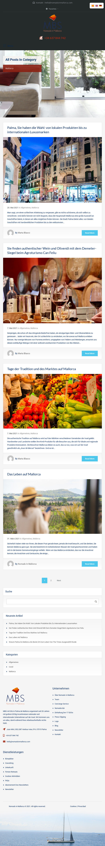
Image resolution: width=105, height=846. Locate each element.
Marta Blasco (24, 233)
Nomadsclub (60, 708)
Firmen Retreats (11, 772)
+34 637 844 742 (55, 38)
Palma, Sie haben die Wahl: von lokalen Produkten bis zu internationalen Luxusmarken (43, 623)
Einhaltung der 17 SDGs (64, 713)
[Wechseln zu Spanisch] (93, 5)
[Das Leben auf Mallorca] (52, 506)
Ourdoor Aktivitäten (12, 776)
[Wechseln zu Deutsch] (100, 5)
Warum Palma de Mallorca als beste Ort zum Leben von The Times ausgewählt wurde (42, 642)
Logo (57, 721)
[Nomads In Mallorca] (52, 23)
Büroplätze (9, 759)
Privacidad (82, 806)
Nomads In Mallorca (27, 564)
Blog (56, 726)
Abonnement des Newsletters (16, 785)
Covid (11, 667)
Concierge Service (62, 704)
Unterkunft (9, 767)
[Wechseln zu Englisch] (97, 5)
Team (57, 699)
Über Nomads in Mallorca (64, 695)
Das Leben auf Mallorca (24, 474)
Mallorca (35, 208)
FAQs (7, 781)
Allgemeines (26, 208)
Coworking (9, 763)
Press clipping (60, 717)
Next (59, 580)
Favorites (52, 9)
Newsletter (59, 730)
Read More (89, 233)
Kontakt (58, 734)
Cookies (73, 806)
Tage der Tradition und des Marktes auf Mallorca (41, 369)
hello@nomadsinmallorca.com (58, 2)
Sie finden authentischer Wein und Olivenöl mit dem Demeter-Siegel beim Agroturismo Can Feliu (46, 628)
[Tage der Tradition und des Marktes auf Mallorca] (52, 401)
